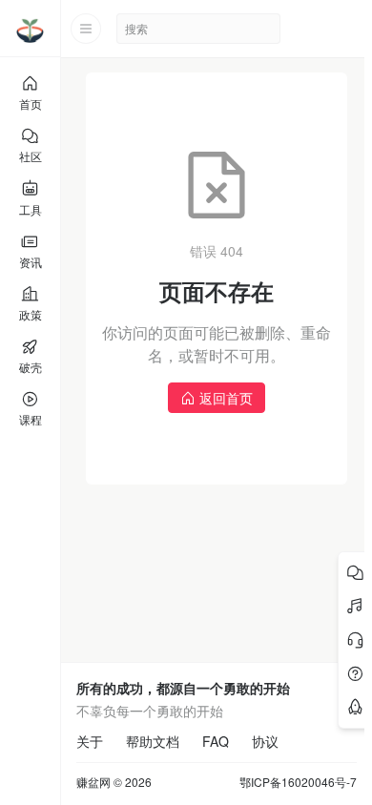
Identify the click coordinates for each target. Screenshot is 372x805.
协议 (265, 741)
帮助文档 (152, 741)
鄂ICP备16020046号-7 (298, 782)
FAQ (215, 741)
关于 (89, 741)
